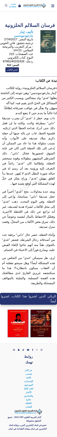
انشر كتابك (28, 388)
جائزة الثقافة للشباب (28, 403)
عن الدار (28, 370)
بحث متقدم (12, 5)
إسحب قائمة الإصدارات (28, 377)
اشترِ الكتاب (12, 70)
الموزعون (28, 385)
